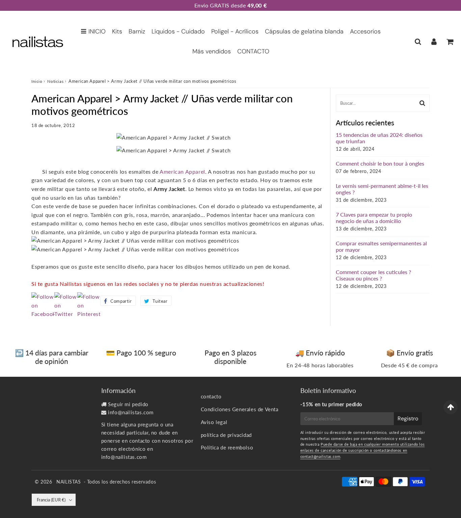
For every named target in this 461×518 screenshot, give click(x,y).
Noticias (55, 81)
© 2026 (44, 482)
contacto (211, 396)
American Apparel (182, 171)
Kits (117, 31)
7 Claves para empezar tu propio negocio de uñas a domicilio (374, 217)
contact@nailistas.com (320, 456)
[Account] (433, 41)
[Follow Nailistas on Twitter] (65, 314)
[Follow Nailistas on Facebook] (42, 314)
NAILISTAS (68, 482)
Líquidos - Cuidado (178, 31)
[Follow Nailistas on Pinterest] (88, 314)
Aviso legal (214, 422)
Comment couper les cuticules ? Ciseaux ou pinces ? (373, 275)
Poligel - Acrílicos (235, 31)
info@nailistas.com (131, 412)
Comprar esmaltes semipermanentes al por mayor (381, 246)
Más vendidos (211, 51)
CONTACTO (253, 51)
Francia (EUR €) (51, 499)
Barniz (137, 31)
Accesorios (365, 31)
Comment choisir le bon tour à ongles (380, 163)
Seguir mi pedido (128, 404)
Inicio (37, 81)
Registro (408, 418)
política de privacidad (226, 435)
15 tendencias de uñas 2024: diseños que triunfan (379, 137)
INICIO (97, 31)
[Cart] (449, 41)
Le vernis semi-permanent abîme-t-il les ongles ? (382, 188)
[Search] (418, 41)
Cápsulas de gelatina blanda (304, 31)
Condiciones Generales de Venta (239, 409)
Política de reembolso (227, 447)
